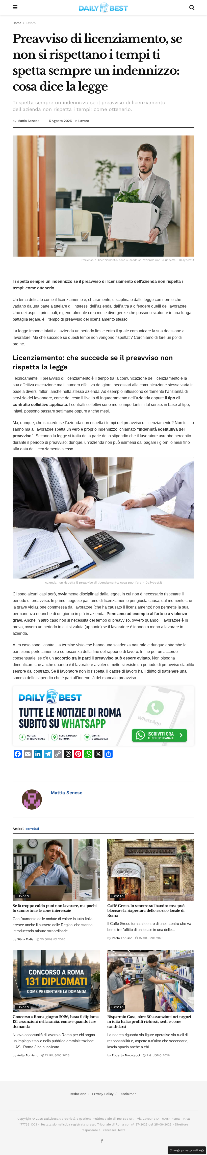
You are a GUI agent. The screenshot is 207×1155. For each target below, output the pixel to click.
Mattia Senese (28, 121)
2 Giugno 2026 (157, 1055)
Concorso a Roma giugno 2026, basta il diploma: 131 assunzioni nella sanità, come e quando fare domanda (56, 1021)
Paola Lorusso (122, 938)
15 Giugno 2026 (150, 938)
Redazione (78, 1094)
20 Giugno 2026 (52, 939)
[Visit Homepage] (103, 8)
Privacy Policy (103, 1094)
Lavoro (31, 23)
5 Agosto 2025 (60, 121)
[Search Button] (191, 7)
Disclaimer (127, 1094)
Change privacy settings (187, 1150)
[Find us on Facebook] (102, 1141)
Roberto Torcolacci (126, 1055)
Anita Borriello (27, 1055)
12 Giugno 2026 (56, 1055)
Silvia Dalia (25, 939)
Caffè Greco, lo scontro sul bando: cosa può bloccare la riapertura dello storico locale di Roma (146, 910)
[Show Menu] (15, 7)
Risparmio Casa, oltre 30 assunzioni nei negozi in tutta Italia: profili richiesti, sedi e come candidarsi (149, 1021)
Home (17, 23)
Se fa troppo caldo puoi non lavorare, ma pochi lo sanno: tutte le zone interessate (55, 908)
